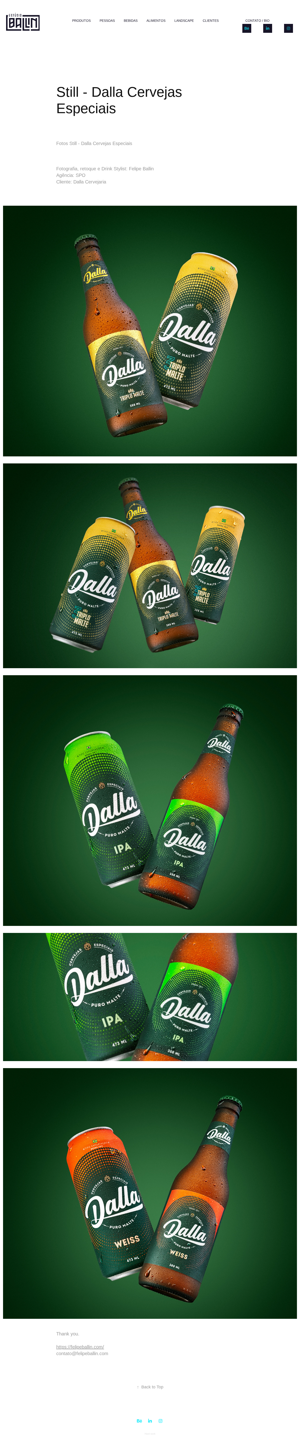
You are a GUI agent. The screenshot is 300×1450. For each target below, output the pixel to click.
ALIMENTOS (155, 20)
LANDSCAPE (184, 20)
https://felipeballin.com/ (80, 1346)
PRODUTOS (81, 20)
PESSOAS (107, 20)
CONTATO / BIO (257, 20)
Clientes (211, 20)
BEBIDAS (131, 20)
